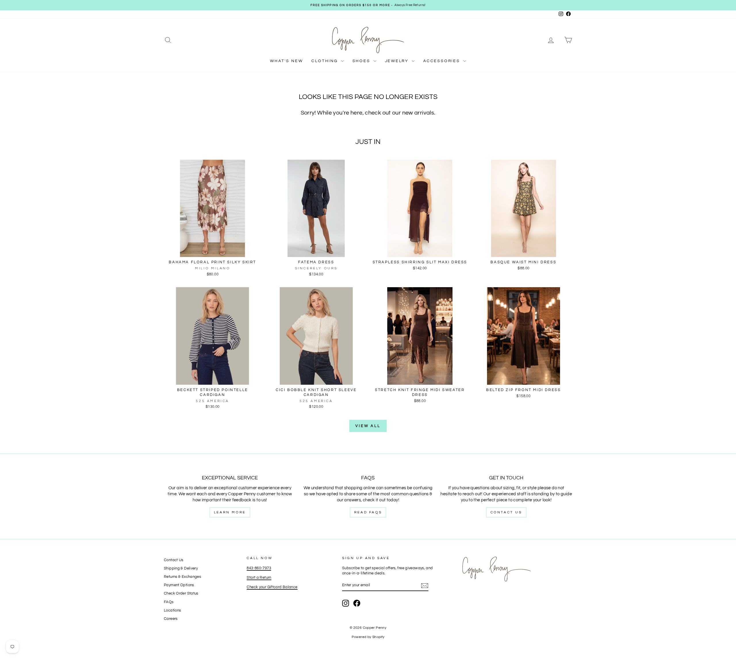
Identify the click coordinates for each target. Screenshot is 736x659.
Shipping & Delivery (181, 568)
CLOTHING (325, 61)
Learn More (230, 512)
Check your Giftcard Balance (272, 587)
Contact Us (506, 512)
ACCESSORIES (442, 61)
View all (368, 426)
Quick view (212, 251)
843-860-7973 (259, 568)
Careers (171, 619)
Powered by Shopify (368, 637)
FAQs (169, 602)
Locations (172, 610)
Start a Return (259, 578)
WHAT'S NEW (286, 61)
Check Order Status (181, 593)
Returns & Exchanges (182, 577)
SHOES (362, 61)
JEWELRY (397, 61)
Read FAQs (368, 512)
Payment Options (179, 585)
